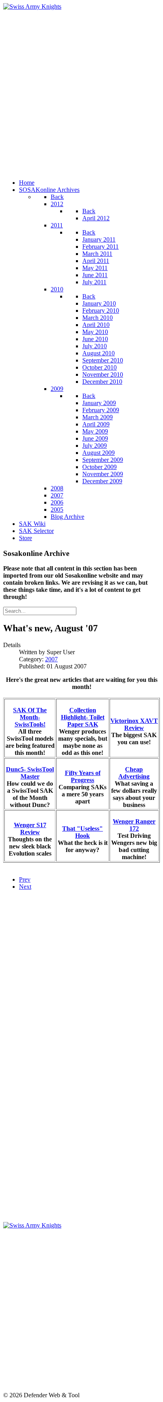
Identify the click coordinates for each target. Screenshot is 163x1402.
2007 (51, 659)
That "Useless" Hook (82, 832)
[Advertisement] (81, 91)
